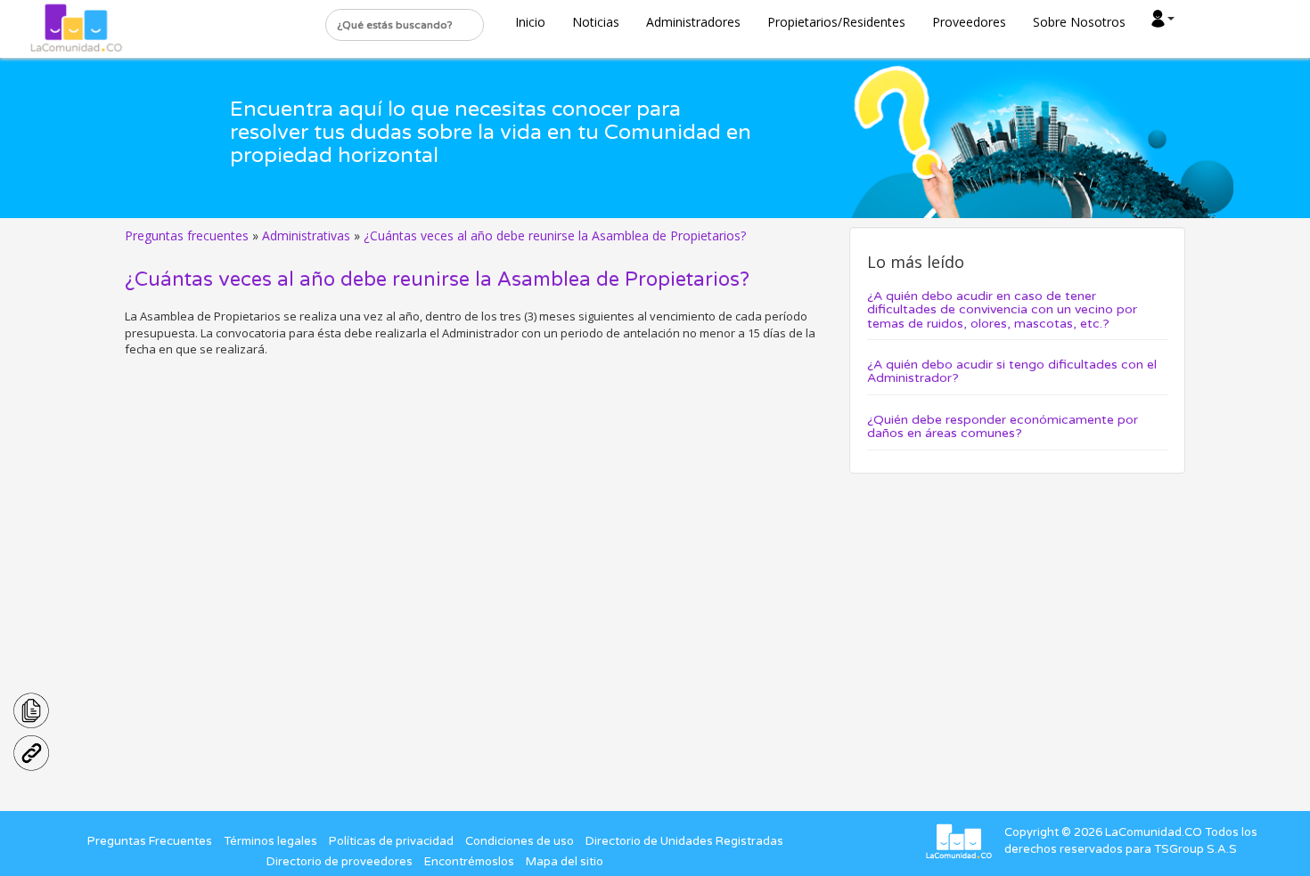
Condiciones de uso (519, 841)
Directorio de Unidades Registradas (684, 841)
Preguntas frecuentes (187, 235)
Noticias (595, 21)
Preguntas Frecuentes (149, 841)
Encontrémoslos (469, 862)
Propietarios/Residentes (836, 21)
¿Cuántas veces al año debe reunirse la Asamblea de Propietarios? (555, 235)
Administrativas (306, 235)
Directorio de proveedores (339, 862)
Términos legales (270, 841)
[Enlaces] (31, 751)
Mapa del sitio (564, 862)
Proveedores (969, 21)
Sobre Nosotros (1079, 21)
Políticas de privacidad (391, 841)
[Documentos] (31, 709)
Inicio (530, 21)
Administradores (693, 21)
